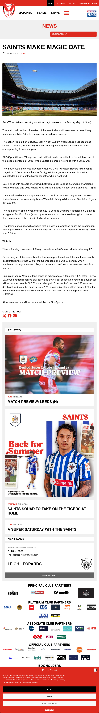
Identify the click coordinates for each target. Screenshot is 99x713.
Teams (42, 13)
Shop (62, 3)
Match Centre (49, 575)
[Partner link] (13, 593)
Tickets (71, 3)
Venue (95, 3)
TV (56, 3)
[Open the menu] (66, 14)
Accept (49, 689)
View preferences (49, 703)
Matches (25, 13)
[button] (95, 670)
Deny (49, 696)
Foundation (83, 3)
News (55, 13)
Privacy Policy (49, 710)
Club (50, 3)
